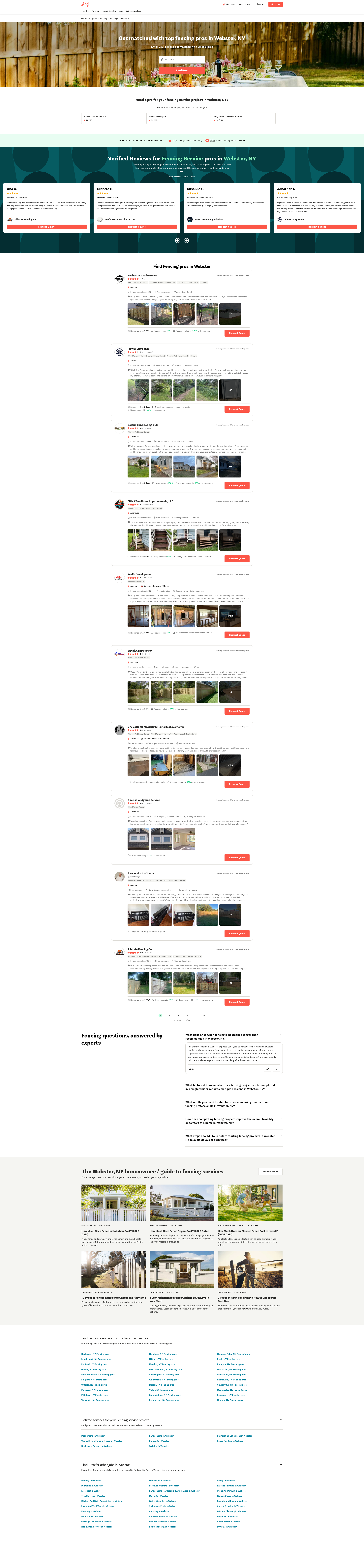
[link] (10, 219)
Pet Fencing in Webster (93, 1435)
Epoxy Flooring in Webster (162, 1526)
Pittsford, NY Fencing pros (94, 1395)
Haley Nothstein (158, 1225)
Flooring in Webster (91, 1511)
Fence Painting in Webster (230, 1440)
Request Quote (237, 333)
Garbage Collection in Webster (96, 1521)
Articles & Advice (133, 11)
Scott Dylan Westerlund (231, 1225)
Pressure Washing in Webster (164, 1485)
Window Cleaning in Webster (231, 1511)
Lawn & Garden (109, 11)
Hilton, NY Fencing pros (161, 1359)
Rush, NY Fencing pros (228, 1359)
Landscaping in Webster (161, 1435)
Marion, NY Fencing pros (161, 1384)
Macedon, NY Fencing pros (94, 1389)
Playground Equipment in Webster (234, 1435)
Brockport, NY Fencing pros (231, 1395)
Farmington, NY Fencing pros (164, 1400)
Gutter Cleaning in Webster (163, 1501)
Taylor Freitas (89, 1292)
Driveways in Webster (160, 1480)
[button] (138, 314)
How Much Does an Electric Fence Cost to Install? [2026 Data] (248, 1232)
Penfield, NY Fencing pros (94, 1364)
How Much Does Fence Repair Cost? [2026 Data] (179, 1231)
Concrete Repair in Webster (163, 1516)
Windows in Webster (227, 1516)
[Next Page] (212, 1015)
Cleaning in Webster (159, 1511)
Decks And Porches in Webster (96, 1446)
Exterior (95, 11)
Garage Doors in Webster (230, 1495)
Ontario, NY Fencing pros (94, 1384)
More (121, 11)
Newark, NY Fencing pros (230, 1400)
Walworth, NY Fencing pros (95, 1400)
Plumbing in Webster (92, 1485)
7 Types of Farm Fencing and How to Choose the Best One (247, 1299)
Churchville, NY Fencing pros (232, 1384)
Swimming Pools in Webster (163, 1506)
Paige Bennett (88, 1225)
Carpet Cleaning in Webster (231, 1506)
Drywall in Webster (227, 1526)
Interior (85, 11)
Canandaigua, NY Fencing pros (165, 1395)
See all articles (270, 1171)
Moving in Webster (158, 1495)
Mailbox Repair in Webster (162, 1521)
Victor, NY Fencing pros (161, 1389)
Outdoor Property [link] (89, 18)
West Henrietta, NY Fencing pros (165, 1369)
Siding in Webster (226, 1480)
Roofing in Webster (91, 1480)
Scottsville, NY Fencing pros (231, 1374)
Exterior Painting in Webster (231, 1485)
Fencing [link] (103, 18)
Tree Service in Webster (93, 1495)
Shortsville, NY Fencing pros (231, 1379)
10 (204, 1015)
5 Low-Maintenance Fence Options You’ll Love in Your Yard (179, 1299)
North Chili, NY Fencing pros (231, 1369)
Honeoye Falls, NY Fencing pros (233, 1354)
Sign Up (275, 4)
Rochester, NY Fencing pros (95, 1354)
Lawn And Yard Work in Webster (97, 1506)
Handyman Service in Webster (96, 1526)
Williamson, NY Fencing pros (164, 1379)
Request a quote (47, 226)
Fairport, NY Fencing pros (94, 1379)
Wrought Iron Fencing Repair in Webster (101, 1440)
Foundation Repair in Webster (232, 1501)
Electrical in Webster (91, 1490)
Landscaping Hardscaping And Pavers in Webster (174, 1490)
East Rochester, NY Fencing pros (98, 1374)
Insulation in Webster (92, 1516)
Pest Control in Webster (229, 1521)
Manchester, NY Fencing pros (232, 1389)
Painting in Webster (159, 1440)
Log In (260, 4)
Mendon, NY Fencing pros (162, 1364)
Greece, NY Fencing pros (93, 1369)
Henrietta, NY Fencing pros (163, 1354)
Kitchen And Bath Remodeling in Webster (102, 1501)
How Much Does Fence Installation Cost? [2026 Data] (110, 1232)
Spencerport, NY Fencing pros (164, 1374)
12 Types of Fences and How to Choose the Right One (113, 1297)
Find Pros (182, 70)
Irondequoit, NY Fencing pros (96, 1359)
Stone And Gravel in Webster (231, 1490)
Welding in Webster (159, 1446)
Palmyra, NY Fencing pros (230, 1364)
